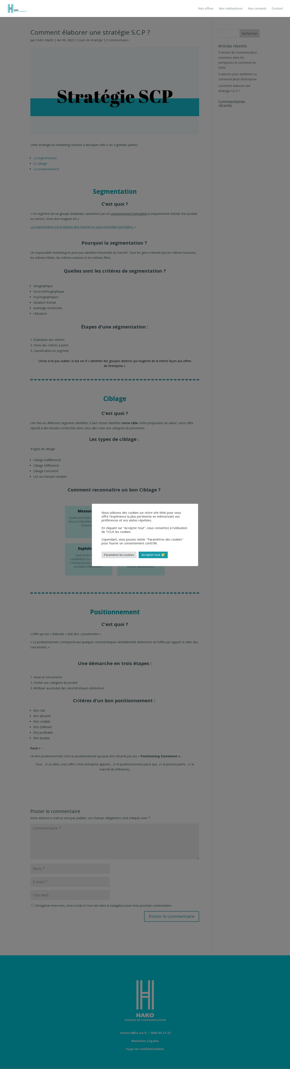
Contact (277, 8)
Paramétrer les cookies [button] (119, 555)
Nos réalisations (230, 8)
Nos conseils (257, 8)
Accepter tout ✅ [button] (153, 555)
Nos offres (205, 8)
